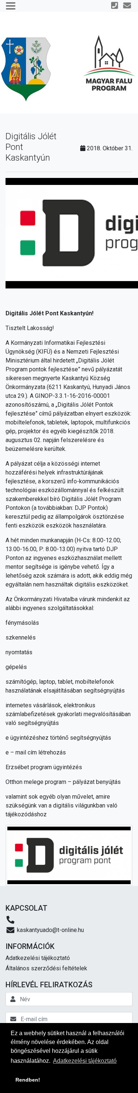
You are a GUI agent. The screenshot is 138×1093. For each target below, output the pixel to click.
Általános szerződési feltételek (46, 968)
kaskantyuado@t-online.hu (49, 929)
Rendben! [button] (27, 1080)
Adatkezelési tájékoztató (38, 957)
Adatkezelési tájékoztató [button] (85, 1061)
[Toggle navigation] (10, 6)
